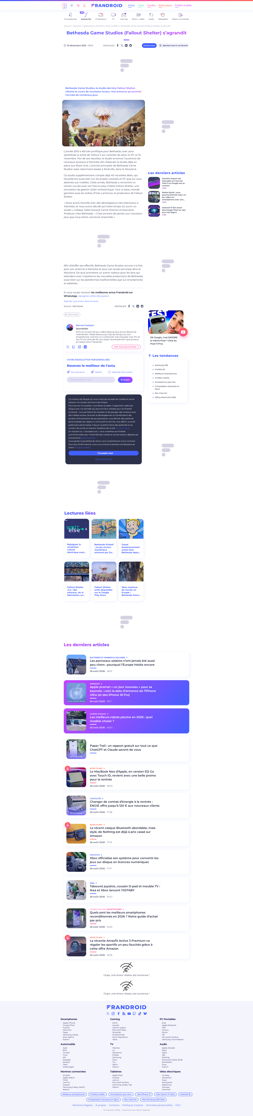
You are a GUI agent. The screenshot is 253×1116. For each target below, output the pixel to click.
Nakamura (166, 1085)
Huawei (66, 1027)
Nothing (166, 1057)
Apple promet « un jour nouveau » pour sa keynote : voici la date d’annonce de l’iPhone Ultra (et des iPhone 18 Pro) (123, 691)
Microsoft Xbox (119, 1030)
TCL (114, 1062)
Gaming (115, 1019)
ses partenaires (88, 438)
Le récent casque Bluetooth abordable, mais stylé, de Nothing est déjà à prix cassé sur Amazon (122, 832)
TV (111, 1044)
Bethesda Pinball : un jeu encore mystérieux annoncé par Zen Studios (103, 548)
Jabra (164, 1052)
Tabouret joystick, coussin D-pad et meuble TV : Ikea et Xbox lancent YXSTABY (125, 888)
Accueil (67, 26)
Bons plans (165, 5)
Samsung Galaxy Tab (122, 1085)
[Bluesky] (145, 1013)
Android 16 (185, 1094)
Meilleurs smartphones (166, 373)
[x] (67, 346)
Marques (95, 684)
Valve (114, 1039)
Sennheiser (167, 1062)
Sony (114, 1060)
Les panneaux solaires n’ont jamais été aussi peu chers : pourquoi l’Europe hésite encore (122, 662)
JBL (163, 1055)
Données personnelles (159, 1105)
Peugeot (67, 1060)
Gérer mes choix (103, 459)
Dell (164, 1027)
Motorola (67, 1030)
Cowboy (165, 1075)
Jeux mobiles (112, 26)
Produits (95, 855)
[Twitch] (134, 1013)
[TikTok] (140, 1013)
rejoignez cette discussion (93, 296)
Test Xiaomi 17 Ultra (165, 1094)
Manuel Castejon (85, 325)
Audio (163, 1044)
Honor (165, 1032)
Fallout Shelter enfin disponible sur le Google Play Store (103, 591)
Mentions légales (82, 1105)
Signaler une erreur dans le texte (81, 301)
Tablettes (116, 1071)
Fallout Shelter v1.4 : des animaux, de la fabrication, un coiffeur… (75, 591)
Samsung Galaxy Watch (74, 1087)
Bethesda (78, 306)
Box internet (161, 393)
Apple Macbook (169, 1025)
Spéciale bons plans (122, 372)
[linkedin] (85, 346)
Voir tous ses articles (125, 347)
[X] (108, 1013)
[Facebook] (118, 1013)
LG (113, 1050)
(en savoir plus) (123, 428)
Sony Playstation (120, 1037)
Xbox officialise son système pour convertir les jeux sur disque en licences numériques (124, 860)
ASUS (115, 1023)
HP (163, 1035)
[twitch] (73, 346)
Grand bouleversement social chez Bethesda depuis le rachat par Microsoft (131, 548)
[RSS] (124, 1013)
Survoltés (96, 798)
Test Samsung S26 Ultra (153, 1099)
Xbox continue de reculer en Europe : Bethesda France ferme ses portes (131, 591)
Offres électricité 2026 (165, 397)
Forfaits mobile (162, 378)
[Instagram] (113, 1013)
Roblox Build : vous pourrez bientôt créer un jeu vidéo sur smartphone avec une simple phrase (174, 197)
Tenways (166, 1087)
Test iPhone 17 (144, 1094)
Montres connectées (73, 1071)
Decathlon (167, 1077)
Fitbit (65, 1080)
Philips (115, 1055)
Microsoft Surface (170, 1037)
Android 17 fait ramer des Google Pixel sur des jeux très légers (174, 210)
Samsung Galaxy (70, 1035)
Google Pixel (68, 1025)
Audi (65, 1048)
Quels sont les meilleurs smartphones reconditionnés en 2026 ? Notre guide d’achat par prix (124, 916)
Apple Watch (69, 1077)
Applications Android (93, 26)
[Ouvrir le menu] (64, 5)
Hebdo (98, 372)
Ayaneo (115, 1025)
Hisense (116, 1048)
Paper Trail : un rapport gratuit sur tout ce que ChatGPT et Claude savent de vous (123, 747)
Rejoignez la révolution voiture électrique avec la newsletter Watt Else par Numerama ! (75, 548)
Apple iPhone (69, 1023)
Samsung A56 (161, 365)
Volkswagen (68, 1067)
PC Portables (168, 1019)
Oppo (65, 1032)
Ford (65, 1055)
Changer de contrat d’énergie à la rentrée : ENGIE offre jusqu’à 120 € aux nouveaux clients (124, 803)
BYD (65, 1050)
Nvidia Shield (118, 1035)
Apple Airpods (168, 1048)
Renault (66, 1062)
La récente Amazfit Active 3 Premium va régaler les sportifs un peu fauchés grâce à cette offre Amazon (121, 944)
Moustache (167, 1082)
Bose (164, 1050)
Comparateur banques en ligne (103, 1099)
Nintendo (116, 1032)
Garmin (66, 1082)
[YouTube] (129, 1013)
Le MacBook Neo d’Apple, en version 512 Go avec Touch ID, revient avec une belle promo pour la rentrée (123, 775)
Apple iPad (117, 1075)
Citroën (66, 1052)
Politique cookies (82, 447)
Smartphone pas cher (165, 382)
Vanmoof (166, 1089)
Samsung (116, 1057)
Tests (141, 5)
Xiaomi (66, 1039)
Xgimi (115, 1064)
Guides (151, 5)
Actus (131, 5)
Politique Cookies (132, 1105)
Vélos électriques (170, 1071)
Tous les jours (77, 372)
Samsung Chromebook (172, 1039)
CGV (178, 1105)
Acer (164, 1023)
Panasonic (117, 1052)
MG (64, 1057)
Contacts (114, 1105)
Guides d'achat (98, 714)
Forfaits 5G (160, 369)
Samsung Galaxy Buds (172, 1060)
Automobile (68, 1044)
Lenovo (165, 1030)
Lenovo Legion (119, 1027)
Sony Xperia (68, 1037)
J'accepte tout (105, 453)
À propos (101, 1105)
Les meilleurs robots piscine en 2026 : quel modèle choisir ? (121, 719)
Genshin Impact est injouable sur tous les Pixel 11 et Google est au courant (173, 182)
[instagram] (79, 346)
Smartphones (69, 1019)
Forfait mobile (183, 5)
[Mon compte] (84, 5)
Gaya (164, 1080)
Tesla (65, 1064)
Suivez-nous (149, 45)
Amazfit (66, 1075)
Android (77, 26)
